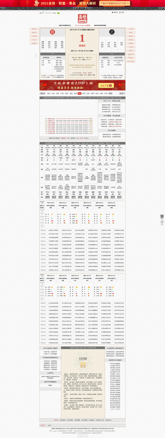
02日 (83, 93)
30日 (75, 93)
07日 (106, 93)
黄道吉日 (34, 32)
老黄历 (49, 425)
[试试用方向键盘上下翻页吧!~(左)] (36, 55)
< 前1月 (42, 93)
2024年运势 (130, 54)
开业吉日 (131, 50)
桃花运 (130, 32)
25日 (53, 93)
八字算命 (131, 29)
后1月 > (122, 93)
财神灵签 (131, 57)
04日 (92, 93)
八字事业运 (34, 36)
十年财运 (131, 47)
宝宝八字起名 (131, 61)
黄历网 (82, 18)
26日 (57, 93)
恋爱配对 (131, 43)
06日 (101, 93)
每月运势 (131, 39)
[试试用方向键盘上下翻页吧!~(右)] (129, 55)
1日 (79, 93)
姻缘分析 (131, 36)
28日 (66, 93)
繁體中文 (116, 12)
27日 (62, 93)
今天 (110, 93)
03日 (88, 93)
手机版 (122, 12)
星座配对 (34, 43)
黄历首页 (34, 29)
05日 (97, 93)
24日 (48, 93)
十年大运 (34, 39)
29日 (71, 93)
